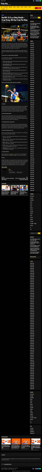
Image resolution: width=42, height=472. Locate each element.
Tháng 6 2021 (32, 151)
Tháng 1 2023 (32, 121)
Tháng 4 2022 (32, 135)
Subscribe (39, 8)
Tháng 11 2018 (32, 184)
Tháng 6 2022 (32, 131)
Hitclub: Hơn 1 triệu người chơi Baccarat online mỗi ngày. (8, 178)
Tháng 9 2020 (32, 164)
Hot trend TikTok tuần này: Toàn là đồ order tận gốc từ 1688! (35, 24)
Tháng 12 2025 (32, 55)
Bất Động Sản (6, 7)
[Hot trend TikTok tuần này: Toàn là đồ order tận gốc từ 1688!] (6, 441)
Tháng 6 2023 (32, 111)
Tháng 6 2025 (32, 66)
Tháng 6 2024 (32, 88)
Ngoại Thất (31, 211)
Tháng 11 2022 (32, 125)
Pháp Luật (25, 7)
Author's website (12, 172)
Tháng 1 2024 (32, 98)
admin (9, 169)
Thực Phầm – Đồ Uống (33, 223)
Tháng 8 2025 (32, 62)
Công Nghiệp (32, 200)
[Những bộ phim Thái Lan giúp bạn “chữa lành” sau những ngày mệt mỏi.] (6, 188)
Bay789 (11, 154)
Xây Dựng (31, 225)
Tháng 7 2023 (32, 109)
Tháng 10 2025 (32, 59)
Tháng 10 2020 (32, 162)
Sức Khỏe (31, 217)
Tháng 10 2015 (32, 190)
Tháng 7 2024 (32, 86)
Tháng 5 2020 (32, 172)
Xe (30, 227)
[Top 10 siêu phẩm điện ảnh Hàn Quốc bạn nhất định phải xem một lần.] (15, 188)
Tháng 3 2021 (32, 153)
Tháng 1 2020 (32, 180)
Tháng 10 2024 (32, 82)
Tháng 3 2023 (32, 117)
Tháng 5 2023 (32, 113)
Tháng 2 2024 (32, 96)
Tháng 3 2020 (32, 176)
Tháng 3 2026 (32, 49)
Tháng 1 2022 (32, 141)
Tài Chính (31, 219)
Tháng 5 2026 (32, 45)
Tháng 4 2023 (32, 115)
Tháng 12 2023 (32, 100)
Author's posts (19, 172)
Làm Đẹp (31, 209)
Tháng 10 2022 (32, 127)
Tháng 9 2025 (32, 60)
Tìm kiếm (31, 15)
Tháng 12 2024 (32, 78)
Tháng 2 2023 (32, 119)
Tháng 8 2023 (32, 108)
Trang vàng (4, 3)
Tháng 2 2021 (32, 155)
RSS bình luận (32, 431)
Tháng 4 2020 (32, 174)
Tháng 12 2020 (32, 361)
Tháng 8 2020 (32, 166)
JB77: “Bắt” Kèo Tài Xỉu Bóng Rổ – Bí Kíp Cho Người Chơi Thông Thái (22, 178)
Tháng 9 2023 (32, 106)
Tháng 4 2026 (32, 47)
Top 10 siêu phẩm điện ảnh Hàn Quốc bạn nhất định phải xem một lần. (15, 192)
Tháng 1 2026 (32, 53)
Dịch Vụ (31, 201)
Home (1, 7)
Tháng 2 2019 (32, 182)
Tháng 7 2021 (32, 149)
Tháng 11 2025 (32, 57)
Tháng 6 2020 (32, 170)
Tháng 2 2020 (32, 178)
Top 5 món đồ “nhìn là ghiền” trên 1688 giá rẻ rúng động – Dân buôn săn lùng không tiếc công (34, 33)
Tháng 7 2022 (32, 129)
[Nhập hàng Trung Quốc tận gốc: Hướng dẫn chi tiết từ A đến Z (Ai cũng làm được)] (16, 441)
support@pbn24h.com (7, 464)
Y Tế (6, 9)
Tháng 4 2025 (32, 70)
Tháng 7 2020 (32, 168)
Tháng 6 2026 (32, 43)
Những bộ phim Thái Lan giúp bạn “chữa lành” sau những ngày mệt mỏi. (5, 192)
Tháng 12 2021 (32, 143)
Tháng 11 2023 (32, 102)
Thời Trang (3, 9)
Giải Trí (3, 15)
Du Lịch (14, 7)
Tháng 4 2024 (32, 92)
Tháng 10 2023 (32, 104)
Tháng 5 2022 (32, 133)
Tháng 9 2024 (32, 84)
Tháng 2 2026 (32, 51)
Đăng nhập (31, 428)
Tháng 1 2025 (32, 76)
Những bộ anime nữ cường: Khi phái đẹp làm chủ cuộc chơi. (23, 192)
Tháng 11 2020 (32, 160)
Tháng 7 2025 (32, 64)
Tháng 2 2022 (32, 139)
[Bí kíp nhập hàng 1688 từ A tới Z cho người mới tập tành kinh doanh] (25, 441)
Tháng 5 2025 (32, 68)
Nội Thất (22, 7)
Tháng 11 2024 (32, 80)
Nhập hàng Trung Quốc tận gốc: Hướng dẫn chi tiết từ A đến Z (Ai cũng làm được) (34, 27)
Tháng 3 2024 (32, 94)
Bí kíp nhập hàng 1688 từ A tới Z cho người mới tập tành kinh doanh (35, 31)
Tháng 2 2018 (32, 186)
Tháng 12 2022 (32, 123)
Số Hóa (30, 7)
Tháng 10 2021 (32, 147)
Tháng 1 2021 (32, 157)
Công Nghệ (10, 7)
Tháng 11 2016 (32, 188)
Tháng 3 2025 (32, 72)
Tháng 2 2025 (32, 74)
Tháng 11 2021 (32, 145)
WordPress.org (32, 433)
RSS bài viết (32, 429)
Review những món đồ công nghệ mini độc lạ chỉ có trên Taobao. (34, 37)
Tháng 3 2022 (32, 137)
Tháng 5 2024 (32, 90)
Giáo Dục (18, 7)
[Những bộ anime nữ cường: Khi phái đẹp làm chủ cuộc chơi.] (24, 188)
